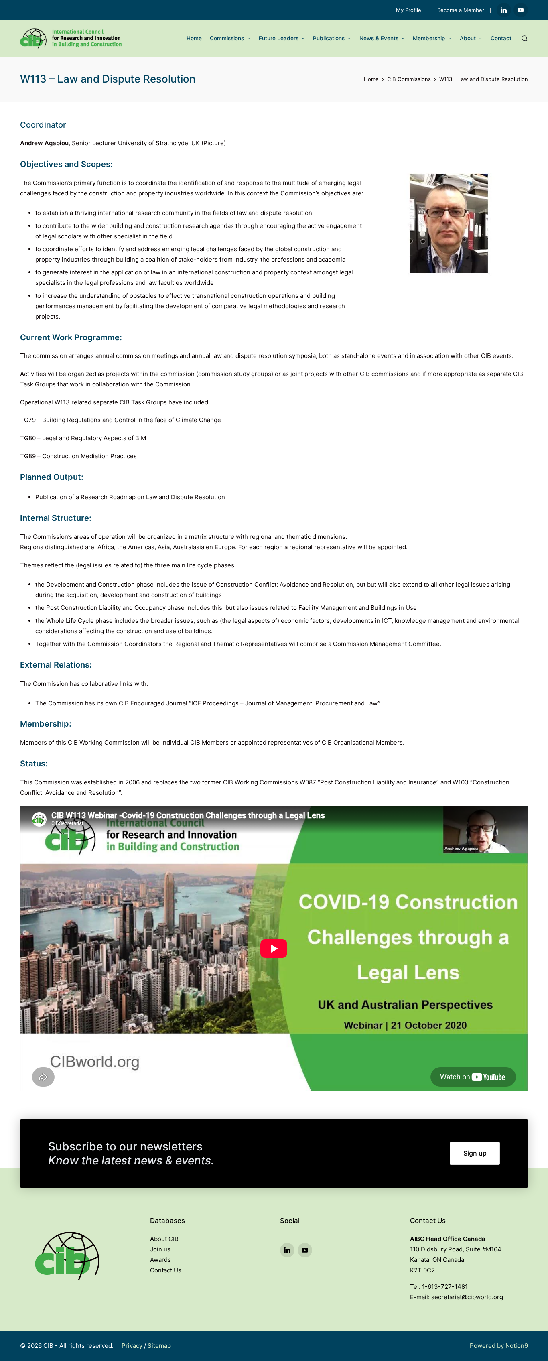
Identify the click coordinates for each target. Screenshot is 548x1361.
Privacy (132, 1345)
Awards (160, 1259)
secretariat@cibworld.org (467, 1297)
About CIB (164, 1239)
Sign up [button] (475, 1153)
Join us (160, 1249)
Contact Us (165, 1270)
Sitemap (159, 1345)
